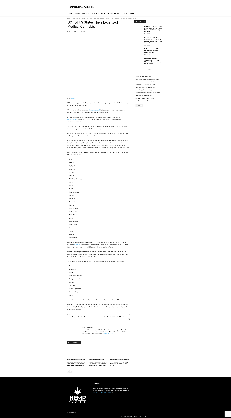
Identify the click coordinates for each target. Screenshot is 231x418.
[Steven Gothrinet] (74, 330)
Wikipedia (77, 245)
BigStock (73, 98)
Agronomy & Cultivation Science (96, 359)
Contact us (147, 416)
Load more (148, 69)
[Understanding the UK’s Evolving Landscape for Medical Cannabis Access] (120, 353)
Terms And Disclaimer (126, 416)
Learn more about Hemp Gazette (102, 392)
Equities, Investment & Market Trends (76, 359)
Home (68, 18)
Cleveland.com (72, 119)
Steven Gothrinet (73, 31)
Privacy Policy (138, 416)
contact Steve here (108, 333)
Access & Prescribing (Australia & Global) (99, 18)
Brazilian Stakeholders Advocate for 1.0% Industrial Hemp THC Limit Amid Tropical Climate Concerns (99, 363)
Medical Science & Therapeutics (80, 18)
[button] (161, 13)
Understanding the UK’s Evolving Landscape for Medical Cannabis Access (119, 363)
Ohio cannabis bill (94, 110)
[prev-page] (68, 371)
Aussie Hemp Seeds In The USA (76, 317)
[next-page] (71, 371)
